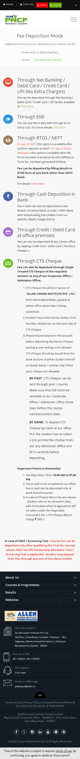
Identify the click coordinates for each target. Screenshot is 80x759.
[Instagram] (32, 732)
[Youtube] (48, 732)
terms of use (64, 751)
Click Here (26, 106)
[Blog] (55, 732)
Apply (43, 5)
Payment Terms (52, 702)
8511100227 (19, 658)
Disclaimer (40, 706)
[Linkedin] (40, 732)
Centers (28, 4)
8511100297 (33, 658)
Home (9, 4)
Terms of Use (13, 702)
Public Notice (56, 706)
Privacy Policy (32, 702)
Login (56, 5)
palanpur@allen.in (25, 686)
